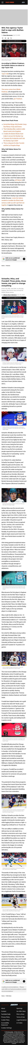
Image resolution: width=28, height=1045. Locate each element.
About (3, 1008)
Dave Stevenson (8, 35)
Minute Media (10, 1031)
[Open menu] (2, 2)
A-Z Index (19, 1023)
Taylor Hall (5, 74)
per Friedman (18, 99)
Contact (3, 1011)
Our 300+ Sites (21, 1011)
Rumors (8, 265)
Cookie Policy (5, 1020)
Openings (19, 1008)
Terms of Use (20, 1017)
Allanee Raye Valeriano (9, 295)
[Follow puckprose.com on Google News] (24, 259)
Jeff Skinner (18, 180)
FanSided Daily (5, 1014)
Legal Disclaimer (21, 1020)
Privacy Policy (5, 1017)
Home (3, 265)
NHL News (8, 995)
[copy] (11, 38)
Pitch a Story (20, 1014)
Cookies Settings (6, 1028)
